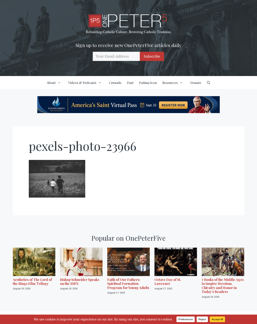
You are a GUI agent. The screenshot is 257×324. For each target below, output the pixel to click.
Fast (130, 83)
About (51, 83)
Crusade (115, 83)
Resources (170, 83)
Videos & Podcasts (82, 83)
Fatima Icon (148, 83)
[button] (208, 82)
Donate (195, 83)
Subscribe (152, 56)
